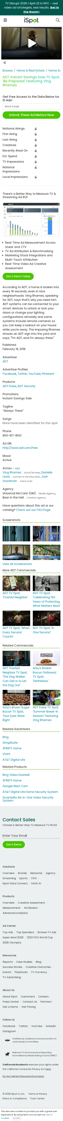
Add (17, 468)
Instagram (9, 1031)
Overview (9, 873)
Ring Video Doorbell (16, 775)
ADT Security (26, 386)
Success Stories (12, 967)
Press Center (11, 1002)
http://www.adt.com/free (20, 448)
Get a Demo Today (18, 276)
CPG (34, 878)
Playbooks (21, 972)
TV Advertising (12, 977)
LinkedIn (51, 1026)
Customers (28, 996)
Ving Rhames (12, 472)
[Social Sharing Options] (4, 62)
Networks (36, 873)
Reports (8, 962)
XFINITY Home (12, 748)
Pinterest (48, 374)
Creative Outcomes (38, 967)
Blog (38, 962)
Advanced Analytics (15, 913)
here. (48, 1069)
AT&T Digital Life (14, 760)
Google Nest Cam (15, 786)
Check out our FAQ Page (33, 510)
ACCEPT (16, 1118)
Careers (43, 996)
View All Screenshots (17, 564)
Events (7, 972)
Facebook (9, 374)
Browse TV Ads (46, 932)
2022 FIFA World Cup (40, 937)
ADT (5, 361)
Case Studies (24, 962)
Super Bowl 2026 (13, 937)
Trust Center (37, 1098)
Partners (46, 1002)
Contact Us (30, 1002)
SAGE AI (36, 883)
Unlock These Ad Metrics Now (31, 115)
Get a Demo (10, 1007)
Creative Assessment (31, 903)
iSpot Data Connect (15, 883)
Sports (23, 878)
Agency (50, 873)
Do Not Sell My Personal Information (23, 1076)
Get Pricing (28, 1007)
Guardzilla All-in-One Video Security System (28, 799)
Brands (22, 873)
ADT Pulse (9, 386)
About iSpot (10, 996)
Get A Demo (13, 844)
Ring (6, 737)
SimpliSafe (10, 743)
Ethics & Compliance (15, 1098)
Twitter (22, 374)
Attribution (31, 908)
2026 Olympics (12, 942)
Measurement (12, 908)
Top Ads (8, 932)
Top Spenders (25, 932)
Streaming (9, 878)
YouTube (34, 374)
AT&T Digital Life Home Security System (30, 792)
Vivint (6, 754)
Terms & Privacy (37, 1093)
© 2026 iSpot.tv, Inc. (14, 1093)
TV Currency (39, 972)
